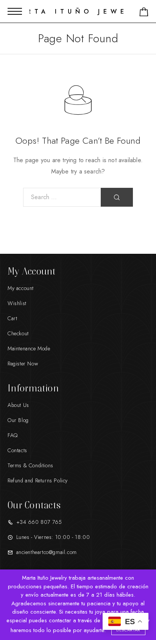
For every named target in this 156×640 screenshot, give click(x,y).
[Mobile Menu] (15, 11)
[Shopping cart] (143, 13)
